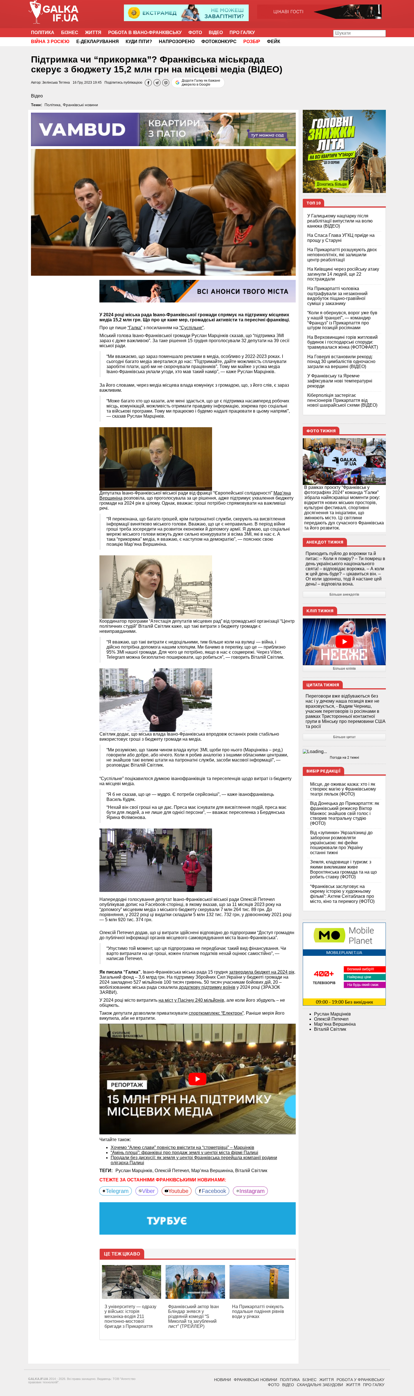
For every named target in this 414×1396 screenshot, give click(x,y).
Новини (222, 1379)
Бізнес (69, 32)
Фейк (273, 41)
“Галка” (135, 327)
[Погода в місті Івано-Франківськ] (344, 751)
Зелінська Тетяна (56, 82)
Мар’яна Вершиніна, (213, 1170)
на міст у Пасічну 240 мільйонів (191, 1000)
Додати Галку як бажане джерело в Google (201, 82)
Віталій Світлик (251, 1170)
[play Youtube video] (197, 1079)
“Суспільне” (191, 327)
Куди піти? (139, 41)
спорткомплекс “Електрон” (216, 1013)
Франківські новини (80, 105)
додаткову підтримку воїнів (207, 987)
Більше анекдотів (344, 594)
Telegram (117, 1191)
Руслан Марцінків (332, 1014)
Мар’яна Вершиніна (335, 1024)
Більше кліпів (344, 669)
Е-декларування (97, 41)
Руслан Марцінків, (135, 1170)
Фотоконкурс (219, 41)
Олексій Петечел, (173, 1170)
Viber (148, 1191)
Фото (195, 32)
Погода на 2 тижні (344, 758)
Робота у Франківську (360, 1379)
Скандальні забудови (320, 1384)
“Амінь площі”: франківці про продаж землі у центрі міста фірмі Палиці (184, 1152)
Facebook (214, 1191)
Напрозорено (177, 41)
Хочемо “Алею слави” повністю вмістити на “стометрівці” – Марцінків (182, 1147)
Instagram (252, 1191)
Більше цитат (344, 737)
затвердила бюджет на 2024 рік (261, 972)
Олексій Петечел (331, 1019)
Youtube (178, 1191)
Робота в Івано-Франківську (145, 32)
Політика (42, 32)
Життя (93, 32)
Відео (216, 32)
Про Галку (242, 32)
